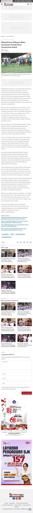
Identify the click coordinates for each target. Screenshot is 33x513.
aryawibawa (5, 234)
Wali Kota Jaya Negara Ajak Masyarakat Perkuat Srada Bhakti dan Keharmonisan (24, 260)
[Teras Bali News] (8, 4)
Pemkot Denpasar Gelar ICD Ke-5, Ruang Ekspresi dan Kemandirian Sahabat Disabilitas (24, 276)
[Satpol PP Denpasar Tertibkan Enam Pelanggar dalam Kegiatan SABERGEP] (8, 285)
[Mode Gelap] (28, 4)
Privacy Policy (18, 505)
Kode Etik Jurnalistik (8, 505)
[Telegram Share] (27, 242)
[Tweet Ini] (21, 242)
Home (6, 503)
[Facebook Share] (18, 242)
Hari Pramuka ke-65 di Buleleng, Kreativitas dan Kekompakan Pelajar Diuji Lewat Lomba (13, 229)
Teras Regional (11, 39)
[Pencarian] (31, 4)
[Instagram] (16, 498)
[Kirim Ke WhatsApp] (30, 242)
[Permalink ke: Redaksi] (2, 50)
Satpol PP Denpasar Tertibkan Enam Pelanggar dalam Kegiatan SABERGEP (8, 292)
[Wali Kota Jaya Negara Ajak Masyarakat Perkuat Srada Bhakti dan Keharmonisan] (24, 253)
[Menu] (2, 4)
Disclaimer (12, 503)
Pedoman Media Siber (22, 503)
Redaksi (6, 49)
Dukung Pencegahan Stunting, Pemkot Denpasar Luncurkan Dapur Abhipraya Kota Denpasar (24, 345)
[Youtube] (19, 498)
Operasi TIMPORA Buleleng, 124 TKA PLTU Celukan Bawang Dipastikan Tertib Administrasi (14, 221)
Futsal (12, 234)
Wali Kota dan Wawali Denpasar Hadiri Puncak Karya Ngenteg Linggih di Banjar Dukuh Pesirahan (7, 276)
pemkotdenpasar (6, 237)
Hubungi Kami (26, 505)
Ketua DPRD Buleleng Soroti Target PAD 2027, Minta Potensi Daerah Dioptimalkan (14, 225)
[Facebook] (13, 498)
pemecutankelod (20, 234)
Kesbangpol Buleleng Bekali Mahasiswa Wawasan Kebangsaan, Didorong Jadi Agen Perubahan (14, 218)
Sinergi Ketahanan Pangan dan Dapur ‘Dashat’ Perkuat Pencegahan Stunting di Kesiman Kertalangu (8, 260)
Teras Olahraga (4, 39)
